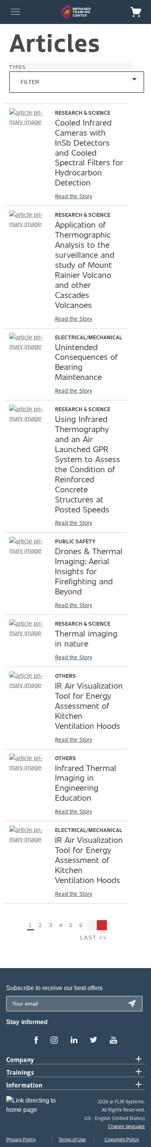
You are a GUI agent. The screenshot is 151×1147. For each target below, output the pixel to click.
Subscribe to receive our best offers (54, 988)
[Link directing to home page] (34, 1107)
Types (17, 66)
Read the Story (73, 196)
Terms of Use (72, 1139)
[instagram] (54, 1040)
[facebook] (36, 1040)
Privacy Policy (21, 1139)
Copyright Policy (122, 1139)
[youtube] (113, 1040)
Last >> (93, 937)
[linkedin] (73, 1040)
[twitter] (93, 1041)
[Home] (76, 12)
